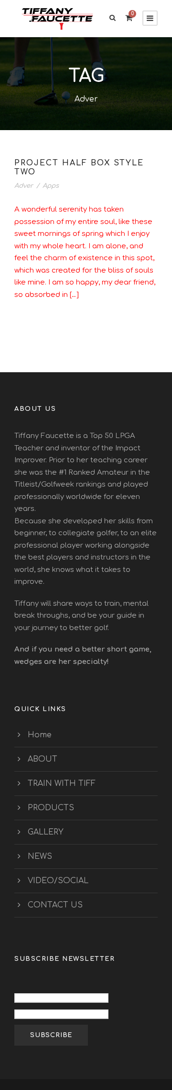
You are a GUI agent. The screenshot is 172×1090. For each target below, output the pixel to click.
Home (40, 735)
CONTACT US (55, 905)
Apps (51, 186)
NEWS (40, 856)
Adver (23, 186)
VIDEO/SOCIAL (58, 880)
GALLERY (46, 832)
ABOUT (42, 759)
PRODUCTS (51, 808)
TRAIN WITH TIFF (62, 783)
